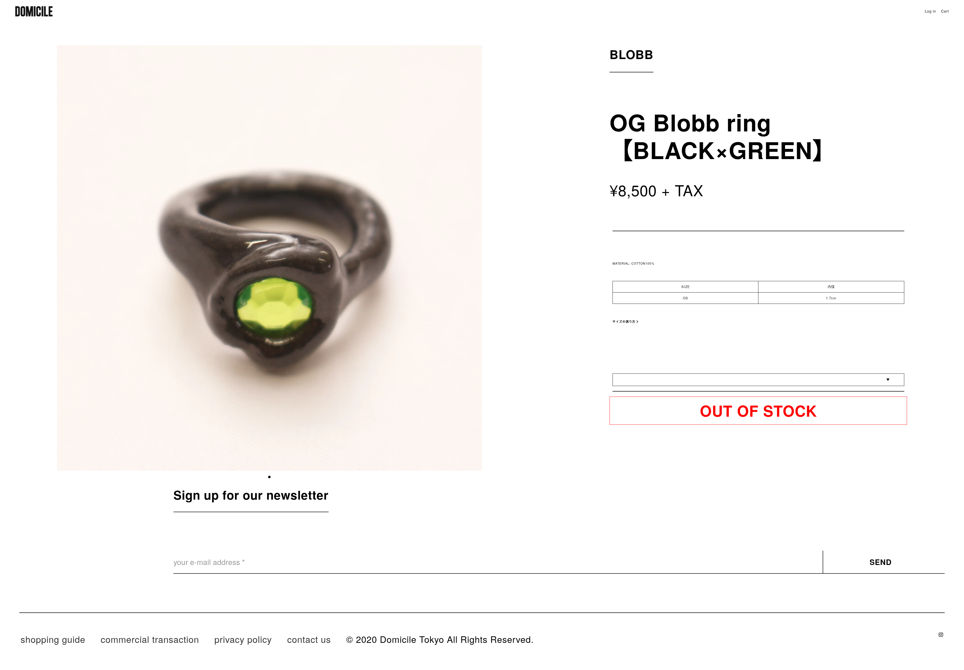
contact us (309, 639)
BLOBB (631, 54)
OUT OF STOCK (758, 410)
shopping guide (53, 639)
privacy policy (243, 639)
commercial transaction (150, 639)
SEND (881, 561)
